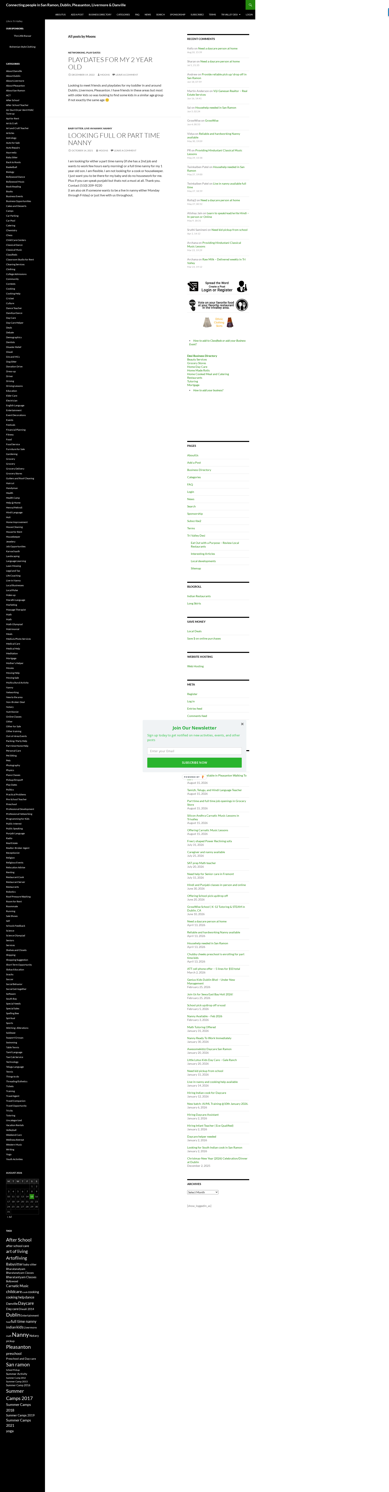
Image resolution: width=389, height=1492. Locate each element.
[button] (194, 727)
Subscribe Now (194, 762)
